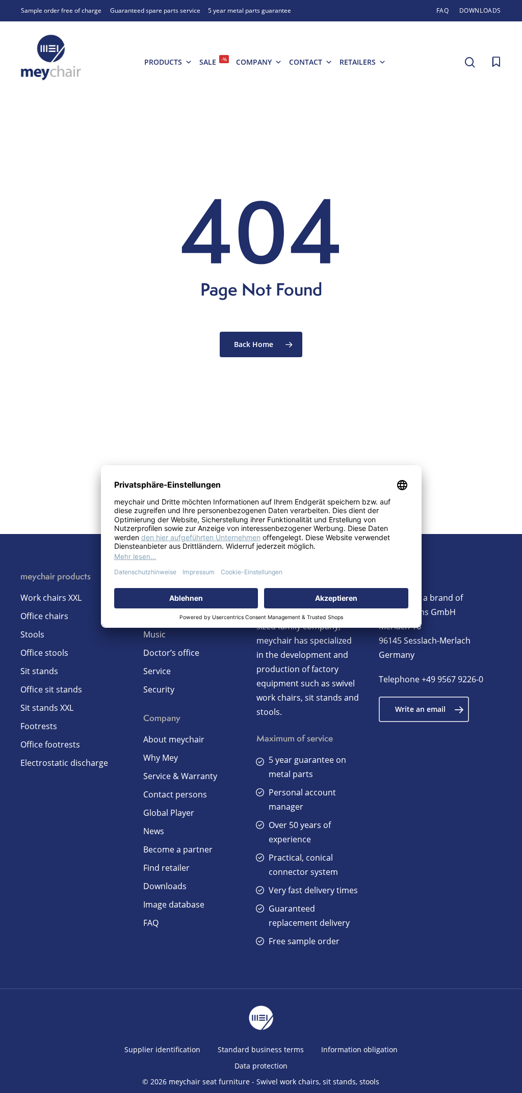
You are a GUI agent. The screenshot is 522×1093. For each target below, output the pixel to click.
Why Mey (160, 757)
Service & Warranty (180, 776)
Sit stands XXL (46, 707)
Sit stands (39, 671)
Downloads (165, 886)
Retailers (358, 62)
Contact (305, 62)
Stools (32, 634)
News (153, 831)
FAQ (151, 922)
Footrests (38, 726)
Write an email (420, 709)
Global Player (168, 812)
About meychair (173, 739)
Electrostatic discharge (64, 762)
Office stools (44, 652)
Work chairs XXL (51, 597)
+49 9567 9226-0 (452, 679)
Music (154, 634)
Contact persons (175, 794)
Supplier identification (162, 1049)
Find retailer (166, 867)
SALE (213, 61)
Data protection (261, 1066)
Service (157, 671)
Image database (173, 904)
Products (163, 62)
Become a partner (178, 849)
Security (158, 689)
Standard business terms (261, 1049)
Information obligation (359, 1049)
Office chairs (44, 616)
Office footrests (50, 744)
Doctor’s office (171, 652)
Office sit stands (51, 689)
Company (254, 62)
